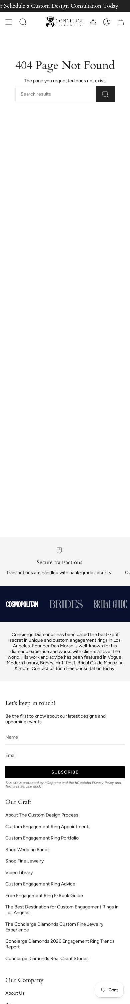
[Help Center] (93, 22)
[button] (23, 22)
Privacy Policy (103, 783)
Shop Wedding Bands (27, 849)
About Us (15, 993)
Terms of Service (18, 786)
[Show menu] (9, 22)
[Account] (107, 22)
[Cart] (121, 22)
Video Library (19, 872)
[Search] (105, 94)
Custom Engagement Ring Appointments (48, 827)
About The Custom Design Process (41, 815)
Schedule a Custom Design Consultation (52, 6)
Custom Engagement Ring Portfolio (42, 838)
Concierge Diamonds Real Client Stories (47, 958)
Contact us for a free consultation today (73, 668)
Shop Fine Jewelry (24, 861)
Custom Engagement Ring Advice (40, 884)
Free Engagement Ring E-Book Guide (44, 895)
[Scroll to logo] (22, 604)
